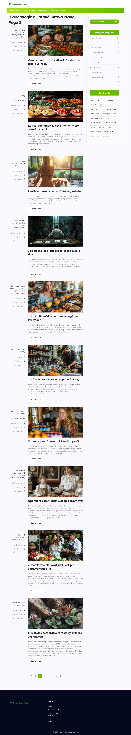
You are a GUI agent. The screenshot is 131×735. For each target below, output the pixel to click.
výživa (13, 349)
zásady (22, 352)
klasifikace (21, 603)
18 (60, 676)
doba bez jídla (19, 228)
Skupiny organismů (29, 10)
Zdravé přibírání (15, 10)
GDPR (49, 718)
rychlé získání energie (17, 286)
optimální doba (19, 98)
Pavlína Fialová (16, 483)
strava (22, 100)
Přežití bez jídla (43, 10)
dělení (22, 605)
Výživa (93, 127)
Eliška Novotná (17, 171)
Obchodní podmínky (55, 710)
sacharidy (21, 96)
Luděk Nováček (16, 233)
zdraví (17, 100)
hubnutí (93, 105)
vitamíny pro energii (17, 416)
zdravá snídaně (96, 131)
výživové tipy (20, 37)
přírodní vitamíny (18, 418)
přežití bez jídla (19, 221)
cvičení (22, 166)
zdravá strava (20, 32)
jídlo (110, 127)
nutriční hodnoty (19, 475)
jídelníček (21, 535)
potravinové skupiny (17, 478)
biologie (17, 605)
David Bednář (17, 42)
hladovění (21, 225)
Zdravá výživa (95, 136)
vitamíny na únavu (18, 411)
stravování (102, 127)
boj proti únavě (19, 413)
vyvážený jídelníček (18, 473)
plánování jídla (14, 540)
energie (22, 161)
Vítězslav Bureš (16, 106)
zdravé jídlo (106, 114)
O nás (50, 707)
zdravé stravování (96, 109)
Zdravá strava (108, 131)
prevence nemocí (108, 136)
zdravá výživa (20, 30)
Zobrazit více (36, 84)
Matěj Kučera (17, 545)
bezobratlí (13, 603)
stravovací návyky (96, 118)
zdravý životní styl (18, 35)
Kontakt (50, 722)
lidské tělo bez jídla (18, 223)
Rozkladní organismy (58, 10)
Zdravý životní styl (110, 123)
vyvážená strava (111, 109)
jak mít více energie (18, 293)
